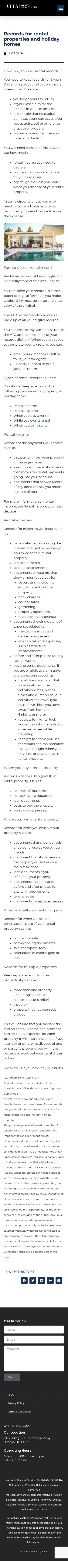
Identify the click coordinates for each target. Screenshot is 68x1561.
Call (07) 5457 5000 (17, 1426)
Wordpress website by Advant (34, 1551)
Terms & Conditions (19, 1411)
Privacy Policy (16, 1403)
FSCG (11, 1394)
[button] (60, 8)
